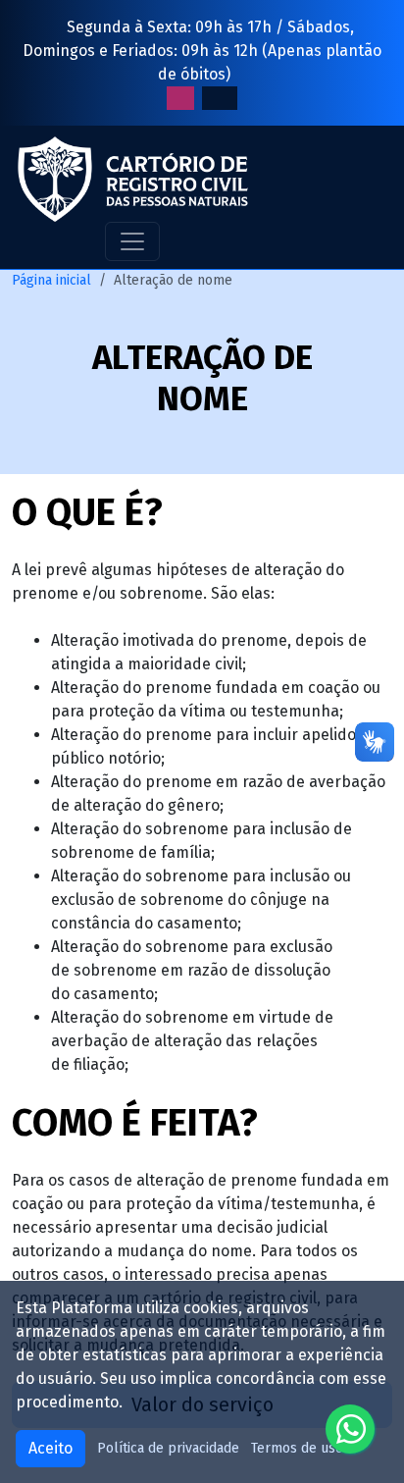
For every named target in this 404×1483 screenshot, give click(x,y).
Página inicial (51, 280)
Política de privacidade (168, 1448)
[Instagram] (180, 97)
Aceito (50, 1448)
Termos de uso (297, 1448)
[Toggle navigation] (132, 241)
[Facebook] (219, 97)
